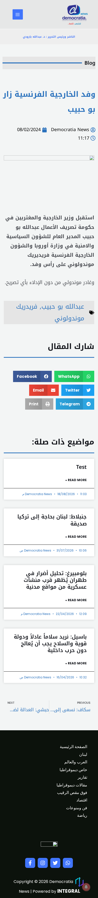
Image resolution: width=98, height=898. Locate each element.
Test (81, 467)
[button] (74, 376)
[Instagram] (43, 863)
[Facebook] (30, 863)
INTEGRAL (68, 891)
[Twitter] (55, 863)
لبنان (83, 754)
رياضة (82, 815)
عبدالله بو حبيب (62, 306)
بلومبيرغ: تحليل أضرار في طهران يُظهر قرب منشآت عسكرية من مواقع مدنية (55, 580)
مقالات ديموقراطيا (72, 785)
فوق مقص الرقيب (72, 792)
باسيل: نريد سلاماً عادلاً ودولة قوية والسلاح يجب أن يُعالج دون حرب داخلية (50, 644)
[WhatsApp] (68, 863)
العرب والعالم (75, 762)
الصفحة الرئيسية (73, 747)
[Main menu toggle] (18, 14)
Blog (89, 63)
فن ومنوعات (76, 808)
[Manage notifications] (86, 887)
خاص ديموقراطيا (73, 770)
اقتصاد (81, 800)
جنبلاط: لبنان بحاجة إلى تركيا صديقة (52, 520)
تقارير (82, 777)
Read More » (76, 480)
